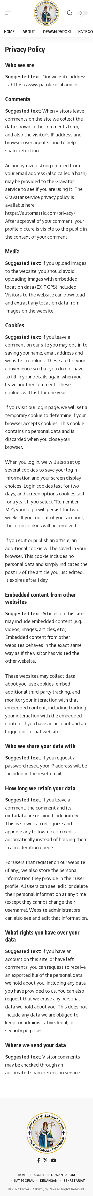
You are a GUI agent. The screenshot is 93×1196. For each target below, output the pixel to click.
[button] (9, 13)
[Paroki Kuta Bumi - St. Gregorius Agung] (46, 13)
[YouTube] (53, 1160)
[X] (45, 1160)
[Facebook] (38, 1160)
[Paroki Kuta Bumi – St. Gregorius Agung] (46, 1133)
